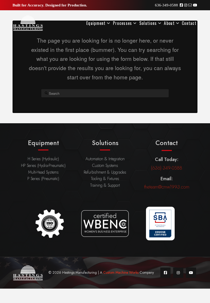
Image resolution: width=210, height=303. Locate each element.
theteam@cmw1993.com (166, 187)
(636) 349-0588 (166, 168)
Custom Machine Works (121, 272)
